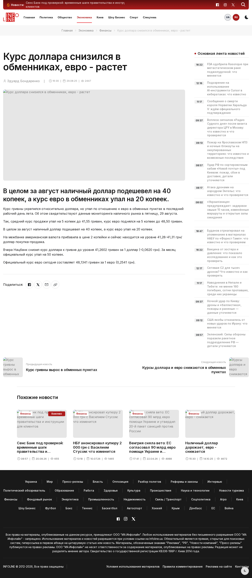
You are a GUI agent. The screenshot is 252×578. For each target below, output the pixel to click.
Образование (64, 490)
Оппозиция (120, 481)
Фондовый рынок (39, 499)
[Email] (47, 285)
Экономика (84, 17)
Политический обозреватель (24, 490)
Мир (50, 481)
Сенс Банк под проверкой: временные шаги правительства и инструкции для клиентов (40, 449)
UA (228, 17)
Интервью (215, 481)
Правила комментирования (183, 566)
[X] (38, 285)
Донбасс (195, 508)
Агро (223, 499)
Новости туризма (231, 490)
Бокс (69, 508)
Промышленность (101, 499)
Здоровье (111, 490)
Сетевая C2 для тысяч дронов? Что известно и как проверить (227, 271)
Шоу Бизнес (116, 17)
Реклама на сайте (219, 566)
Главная (29, 17)
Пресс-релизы (72, 481)
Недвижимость (134, 499)
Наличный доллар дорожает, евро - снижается (201, 447)
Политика (46, 17)
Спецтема (149, 17)
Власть (98, 481)
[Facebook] (29, 285)
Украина (31, 481)
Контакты (242, 566)
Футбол (50, 508)
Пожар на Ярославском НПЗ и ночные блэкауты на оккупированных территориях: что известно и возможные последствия (228, 150)
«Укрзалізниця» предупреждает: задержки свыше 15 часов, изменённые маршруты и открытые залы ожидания (228, 209)
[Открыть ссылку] (55, 285)
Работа (89, 490)
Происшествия (160, 490)
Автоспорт (134, 508)
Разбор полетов (149, 481)
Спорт (134, 17)
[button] (243, 4)
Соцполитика (200, 499)
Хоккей (157, 508)
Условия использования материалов (132, 566)
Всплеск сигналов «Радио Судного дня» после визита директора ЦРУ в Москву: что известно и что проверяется (227, 127)
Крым (176, 508)
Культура (133, 490)
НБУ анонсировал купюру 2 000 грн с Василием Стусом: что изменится (97, 447)
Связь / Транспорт (168, 499)
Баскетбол (109, 508)
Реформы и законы (184, 481)
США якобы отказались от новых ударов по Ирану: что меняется (227, 323)
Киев (100, 17)
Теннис (87, 508)
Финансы (105, 30)
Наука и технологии (195, 490)
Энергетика (70, 499)
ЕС (213, 508)
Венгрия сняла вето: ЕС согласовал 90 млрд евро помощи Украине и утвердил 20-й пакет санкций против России (152, 451)
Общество (65, 17)
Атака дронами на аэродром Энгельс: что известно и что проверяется (227, 191)
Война (229, 508)
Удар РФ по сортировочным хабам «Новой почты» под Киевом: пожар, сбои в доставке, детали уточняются (227, 172)
